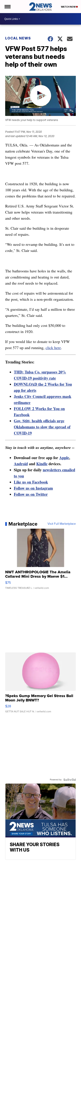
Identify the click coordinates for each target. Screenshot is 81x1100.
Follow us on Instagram (33, 488)
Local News (18, 38)
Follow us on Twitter (31, 494)
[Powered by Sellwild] (69, 779)
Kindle (42, 464)
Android (21, 464)
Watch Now (68, 6)
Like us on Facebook (31, 482)
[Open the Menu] (7, 6)
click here (53, 347)
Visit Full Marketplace (62, 523)
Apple (64, 457)
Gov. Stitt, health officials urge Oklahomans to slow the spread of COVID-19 (42, 427)
